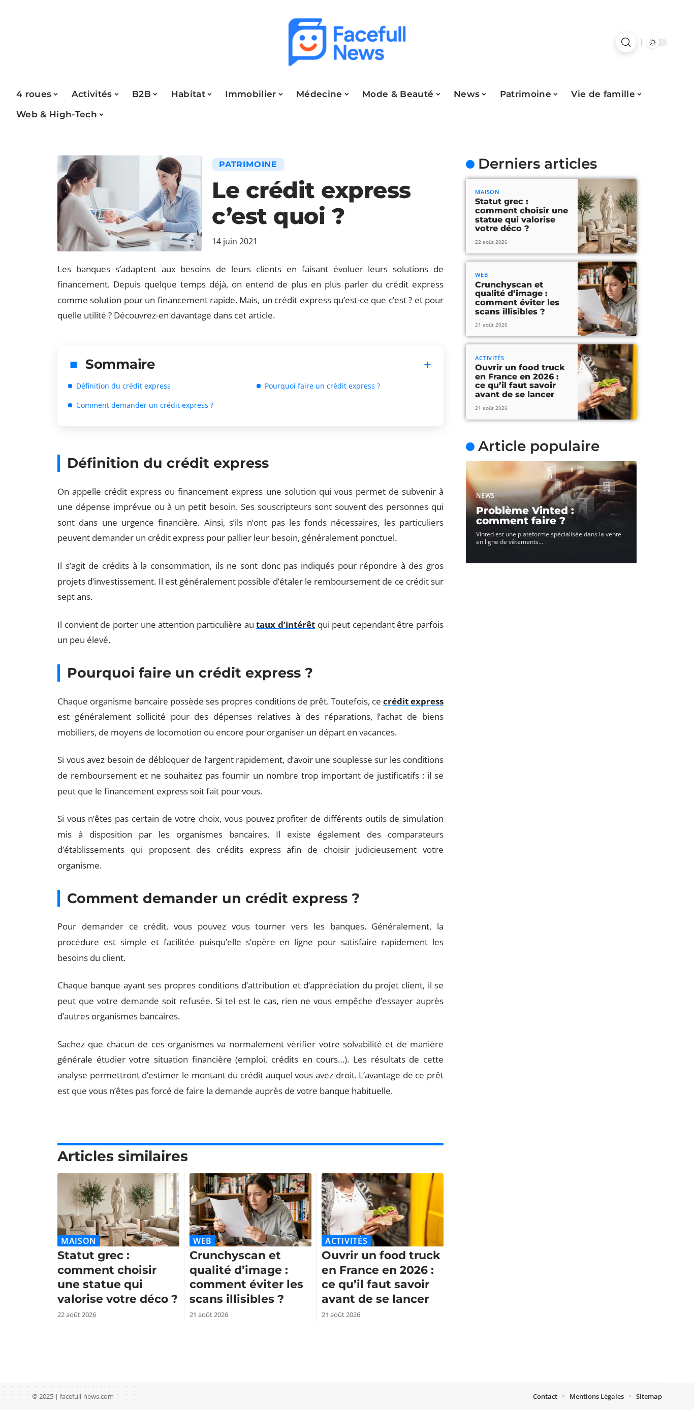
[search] (626, 42)
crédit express (413, 701)
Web (202, 1240)
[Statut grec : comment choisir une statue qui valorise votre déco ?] (118, 1209)
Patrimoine (248, 164)
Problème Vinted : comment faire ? (525, 515)
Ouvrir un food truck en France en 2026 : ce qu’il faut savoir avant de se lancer (381, 1277)
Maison (79, 1240)
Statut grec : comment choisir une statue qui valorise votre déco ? (117, 1277)
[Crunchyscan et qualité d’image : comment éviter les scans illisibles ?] (250, 1209)
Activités (346, 1240)
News (485, 495)
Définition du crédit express (123, 386)
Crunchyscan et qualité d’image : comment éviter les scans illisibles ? (246, 1277)
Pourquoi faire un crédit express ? (322, 386)
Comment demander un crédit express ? (144, 405)
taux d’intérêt (285, 624)
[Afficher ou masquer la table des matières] (293, 365)
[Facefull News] (347, 42)
